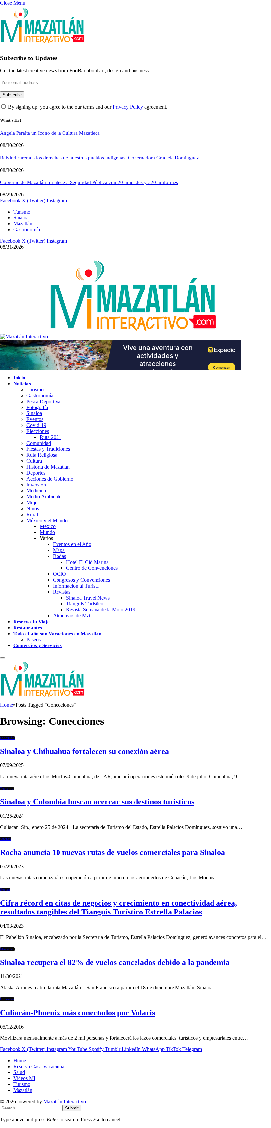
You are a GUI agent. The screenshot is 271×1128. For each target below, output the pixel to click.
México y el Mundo (47, 520)
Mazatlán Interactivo (64, 1101)
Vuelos (5, 839)
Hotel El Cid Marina (87, 562)
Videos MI (24, 1078)
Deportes (35, 473)
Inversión (36, 484)
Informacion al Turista (76, 586)
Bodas (59, 556)
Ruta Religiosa (41, 455)
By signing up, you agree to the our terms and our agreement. (87, 107)
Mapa (59, 550)
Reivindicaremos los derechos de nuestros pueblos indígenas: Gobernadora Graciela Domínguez (99, 157)
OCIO (59, 574)
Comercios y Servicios (37, 645)
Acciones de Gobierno (49, 479)
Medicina (36, 490)
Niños (32, 508)
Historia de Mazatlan (48, 467)
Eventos (34, 419)
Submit (72, 1108)
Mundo (47, 532)
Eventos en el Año (72, 544)
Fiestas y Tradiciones (48, 449)
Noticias (22, 383)
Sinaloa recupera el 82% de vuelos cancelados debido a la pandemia (115, 962)
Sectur (5, 889)
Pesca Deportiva (43, 401)
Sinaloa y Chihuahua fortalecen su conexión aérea (84, 751)
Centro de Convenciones (92, 568)
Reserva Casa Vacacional (39, 1066)
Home (19, 1060)
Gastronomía (26, 229)
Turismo (21, 211)
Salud (19, 1072)
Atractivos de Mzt (71, 615)
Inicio (19, 377)
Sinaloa (21, 217)
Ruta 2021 (50, 437)
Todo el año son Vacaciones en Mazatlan (57, 633)
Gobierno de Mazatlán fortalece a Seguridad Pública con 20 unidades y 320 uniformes (89, 182)
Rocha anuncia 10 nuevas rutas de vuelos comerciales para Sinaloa (112, 852)
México (48, 526)
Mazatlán (22, 223)
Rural (32, 514)
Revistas (61, 592)
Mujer (32, 502)
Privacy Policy (128, 107)
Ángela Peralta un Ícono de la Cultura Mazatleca (50, 133)
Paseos (33, 639)
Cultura (34, 461)
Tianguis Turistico (84, 603)
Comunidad (38, 443)
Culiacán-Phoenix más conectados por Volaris (77, 1012)
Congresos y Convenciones (81, 580)
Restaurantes (27, 627)
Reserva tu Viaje (31, 621)
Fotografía (37, 407)
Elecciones (37, 431)
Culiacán (7, 999)
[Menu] (2, 658)
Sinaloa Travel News (88, 598)
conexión (7, 738)
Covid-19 (36, 425)
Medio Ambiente (43, 496)
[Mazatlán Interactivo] (108, 336)
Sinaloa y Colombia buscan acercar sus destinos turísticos (97, 801)
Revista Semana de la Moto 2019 (100, 609)
